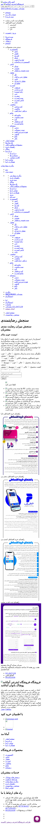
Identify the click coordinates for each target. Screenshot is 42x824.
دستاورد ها (14, 155)
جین (15, 244)
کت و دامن (18, 256)
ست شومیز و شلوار (21, 220)
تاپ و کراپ (18, 239)
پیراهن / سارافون (20, 261)
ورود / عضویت (10, 33)
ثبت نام (12, 197)
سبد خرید (9, 17)
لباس (12, 64)
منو (2, 4)
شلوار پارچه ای (19, 231)
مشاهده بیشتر (6, 709)
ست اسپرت (18, 248)
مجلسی (13, 104)
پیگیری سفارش (15, 176)
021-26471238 (12, 8)
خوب (3, 354)
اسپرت (12, 85)
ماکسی (17, 258)
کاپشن (16, 284)
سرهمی (17, 237)
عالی (9, 354)
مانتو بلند (17, 265)
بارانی (16, 278)
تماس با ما (9, 160)
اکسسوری (14, 49)
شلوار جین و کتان (20, 227)
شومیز (16, 218)
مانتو (11, 113)
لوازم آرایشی (19, 210)
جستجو (8, 12)
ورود (11, 195)
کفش (16, 203)
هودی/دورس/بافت (21, 282)
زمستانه (13, 126)
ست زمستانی (19, 280)
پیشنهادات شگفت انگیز (13, 145)
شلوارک (17, 233)
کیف (16, 201)
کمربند (16, 205)
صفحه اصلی (9, 141)
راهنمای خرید (10, 147)
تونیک (16, 216)
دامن (16, 229)
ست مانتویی (18, 267)
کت (15, 269)
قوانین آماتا (9, 788)
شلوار (12, 73)
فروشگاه (8, 39)
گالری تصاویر (15, 158)
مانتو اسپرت (18, 273)
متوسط (11, 356)
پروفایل (8, 41)
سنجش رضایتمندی (12, 315)
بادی (16, 252)
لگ (15, 224)
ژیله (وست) (18, 241)
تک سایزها (9, 143)
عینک (16, 207)
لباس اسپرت (19, 250)
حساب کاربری (10, 15)
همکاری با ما (10, 162)
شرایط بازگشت (11, 779)
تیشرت (17, 246)
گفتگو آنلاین (9, 675)
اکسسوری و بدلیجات (22, 212)
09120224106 (10, 677)
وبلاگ (7, 149)
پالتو (15, 286)
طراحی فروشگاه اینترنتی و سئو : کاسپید (15, 822)
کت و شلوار (18, 271)
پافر (15, 288)
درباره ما (8, 151)
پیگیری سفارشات (7, 166)
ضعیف (3, 356)
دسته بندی (9, 172)
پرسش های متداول (12, 777)
